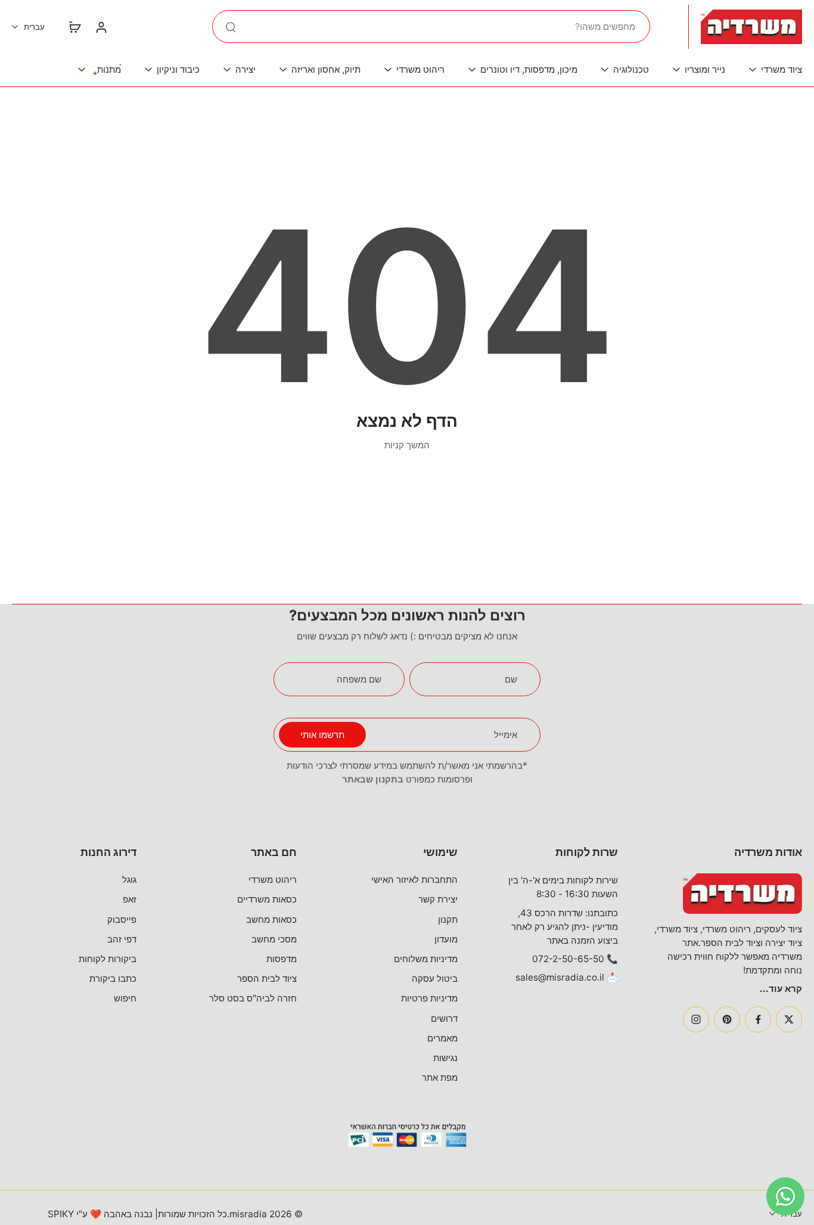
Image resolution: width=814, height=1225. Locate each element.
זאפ (129, 899)
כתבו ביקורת (112, 978)
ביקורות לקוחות (107, 959)
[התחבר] (101, 27)
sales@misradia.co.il (559, 977)
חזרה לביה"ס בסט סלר (253, 998)
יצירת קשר (438, 899)
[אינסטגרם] (696, 1019)
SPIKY (61, 1214)
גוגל (129, 879)
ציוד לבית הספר (267, 978)
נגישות (445, 1057)
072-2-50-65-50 (568, 959)
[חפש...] (230, 26)
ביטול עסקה (435, 978)
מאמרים (442, 1038)
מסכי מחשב (274, 939)
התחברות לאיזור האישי (414, 879)
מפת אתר (440, 1077)
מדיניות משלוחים (426, 959)
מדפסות (281, 959)
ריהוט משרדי (272, 879)
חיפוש (125, 998)
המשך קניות (407, 445)
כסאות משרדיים (267, 899)
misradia (248, 1214)
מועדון (446, 939)
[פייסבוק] (758, 1019)
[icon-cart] (74, 27)
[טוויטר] (789, 1019)
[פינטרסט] (727, 1019)
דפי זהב (121, 939)
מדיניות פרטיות (429, 998)
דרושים (444, 1018)
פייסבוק (121, 919)
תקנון (448, 919)
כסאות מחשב (271, 919)
